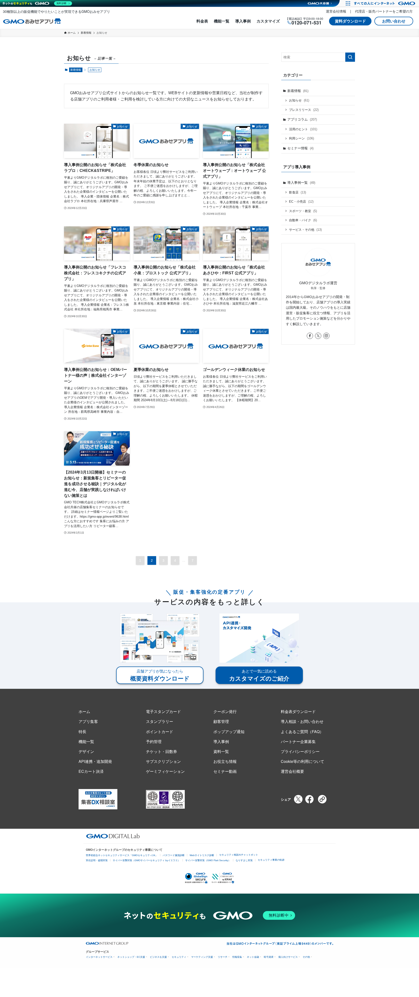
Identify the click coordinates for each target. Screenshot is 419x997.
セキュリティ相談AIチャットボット (238, 854)
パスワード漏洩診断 (174, 855)
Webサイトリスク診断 (202, 855)
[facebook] (310, 336)
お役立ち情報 (225, 761)
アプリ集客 (88, 721)
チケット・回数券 (161, 751)
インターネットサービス (99, 957)
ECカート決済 (91, 771)
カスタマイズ (268, 21)
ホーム (84, 711)
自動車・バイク (303, 220)
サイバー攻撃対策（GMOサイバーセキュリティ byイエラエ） (146, 860)
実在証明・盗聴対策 (97, 860)
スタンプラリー (159, 721)
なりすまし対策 (244, 860)
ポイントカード (159, 731)
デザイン (86, 751)
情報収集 (237, 957)
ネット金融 (253, 957)
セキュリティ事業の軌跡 (271, 860)
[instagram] (326, 336)
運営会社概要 (292, 771)
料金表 (202, 21)
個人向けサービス (288, 957)
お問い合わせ (393, 21)
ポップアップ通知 (228, 731)
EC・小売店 (301, 201)
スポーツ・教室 (303, 211)
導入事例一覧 (301, 182)
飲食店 (297, 192)
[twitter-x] (318, 336)
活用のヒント (303, 129)
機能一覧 (221, 21)
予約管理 (153, 741)
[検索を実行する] (350, 57)
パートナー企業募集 (298, 741)
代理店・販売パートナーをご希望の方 (384, 11)
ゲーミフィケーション (165, 771)
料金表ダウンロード (298, 711)
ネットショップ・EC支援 (131, 957)
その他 (306, 957)
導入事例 (243, 21)
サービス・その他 (305, 229)
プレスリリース (304, 110)
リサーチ (222, 957)
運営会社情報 (336, 11)
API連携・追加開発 (95, 761)
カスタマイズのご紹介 (259, 675)
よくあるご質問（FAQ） (302, 731)
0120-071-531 (306, 22)
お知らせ (299, 100)
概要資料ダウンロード (160, 675)
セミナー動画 (225, 771)
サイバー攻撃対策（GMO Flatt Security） (208, 860)
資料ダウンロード (350, 21)
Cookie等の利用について (302, 761)
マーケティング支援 (202, 957)
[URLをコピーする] (322, 799)
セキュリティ (179, 957)
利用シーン (301, 138)
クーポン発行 (225, 711)
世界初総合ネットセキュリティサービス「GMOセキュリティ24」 (122, 855)
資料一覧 (221, 751)
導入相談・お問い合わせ (302, 721)
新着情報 (75, 69)
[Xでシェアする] (298, 799)
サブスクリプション (163, 761)
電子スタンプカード (163, 711)
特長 (82, 731)
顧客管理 (221, 721)
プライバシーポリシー (300, 751)
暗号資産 (269, 957)
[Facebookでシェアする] (309, 799)
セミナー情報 (300, 148)
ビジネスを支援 (158, 957)
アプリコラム (302, 119)
